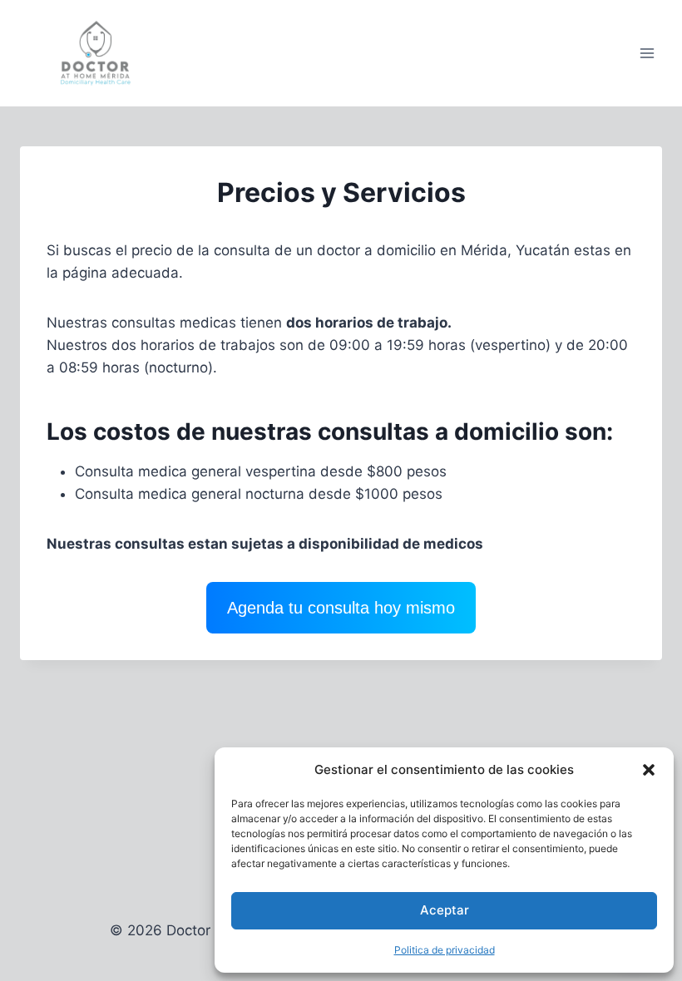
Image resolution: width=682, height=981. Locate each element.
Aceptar (444, 910)
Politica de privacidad (444, 950)
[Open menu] (646, 54)
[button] (648, 770)
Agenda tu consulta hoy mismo (341, 608)
